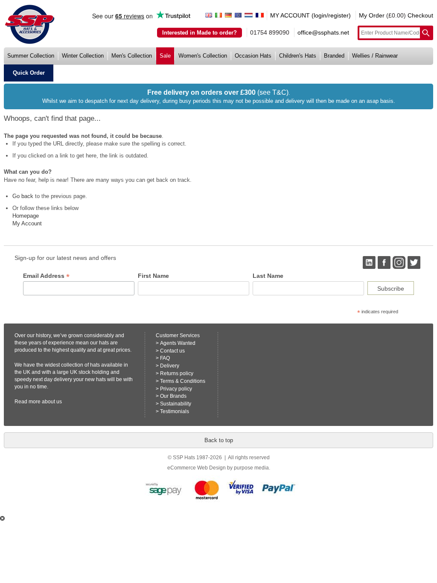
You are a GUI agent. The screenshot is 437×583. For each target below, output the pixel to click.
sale (165, 55)
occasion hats (253, 55)
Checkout (420, 15)
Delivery (169, 366)
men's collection (131, 55)
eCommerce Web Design (196, 468)
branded (334, 55)
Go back (22, 196)
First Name (153, 275)
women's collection (202, 55)
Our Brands (173, 396)
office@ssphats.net (323, 32)
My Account (27, 223)
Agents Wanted (177, 343)
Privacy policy (176, 389)
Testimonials (174, 411)
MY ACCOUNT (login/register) (310, 15)
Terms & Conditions (182, 381)
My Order (372, 15)
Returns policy (176, 373)
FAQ (165, 358)
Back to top (218, 440)
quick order (29, 73)
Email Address (46, 276)
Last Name (268, 275)
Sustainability (175, 404)
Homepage (25, 216)
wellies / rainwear (375, 55)
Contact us (172, 351)
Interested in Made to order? (199, 32)
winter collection (83, 55)
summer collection (30, 55)
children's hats (297, 55)
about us (52, 402)
